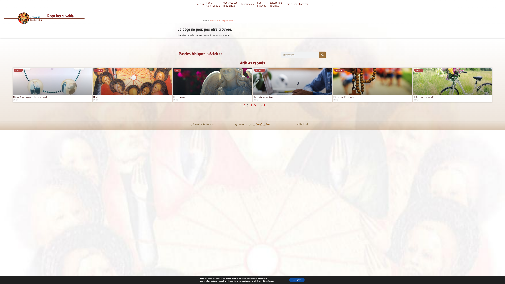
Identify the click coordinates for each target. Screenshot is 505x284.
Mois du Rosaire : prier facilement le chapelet (30, 97)
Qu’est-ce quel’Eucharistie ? (230, 4)
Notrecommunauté (213, 4)
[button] (331, 4)
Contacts (303, 4)
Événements (247, 4)
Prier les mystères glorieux (344, 97)
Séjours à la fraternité (276, 4)
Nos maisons (261, 4)
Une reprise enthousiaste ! (264, 97)
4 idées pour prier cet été (424, 97)
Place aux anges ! (180, 97)
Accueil (200, 4)
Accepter (297, 280)
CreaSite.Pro (263, 124)
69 (263, 105)
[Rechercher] (322, 55)
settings (269, 281)
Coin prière (291, 4)
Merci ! (96, 97)
